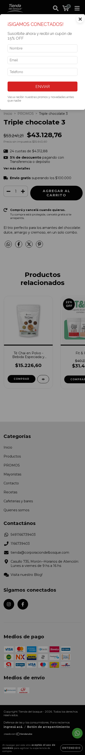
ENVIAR (42, 86)
